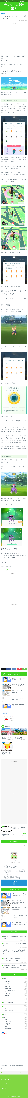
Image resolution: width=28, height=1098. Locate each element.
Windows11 (15, 986)
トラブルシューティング (15, 990)
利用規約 (19, 1066)
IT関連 (14, 978)
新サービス (15, 993)
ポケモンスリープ (15, 1010)
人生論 (15, 1024)
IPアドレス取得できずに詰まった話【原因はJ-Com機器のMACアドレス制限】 (14, 959)
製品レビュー (14, 1014)
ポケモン (3, 13)
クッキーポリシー (5, 1084)
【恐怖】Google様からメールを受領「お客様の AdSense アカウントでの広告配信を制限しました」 (15, 952)
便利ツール (15, 992)
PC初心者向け (15, 981)
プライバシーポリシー (10, 1066)
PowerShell (15, 983)
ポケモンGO (15, 1009)
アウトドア (14, 999)
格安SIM (15, 995)
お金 (15, 1019)
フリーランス (15, 1021)
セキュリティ (15, 988)
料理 (15, 1026)
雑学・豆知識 (15, 1028)
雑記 (14, 1017)
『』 (11, 878)
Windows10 (15, 984)
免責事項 (3, 1088)
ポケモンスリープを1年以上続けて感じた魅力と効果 (14, 944)
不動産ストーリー (15, 1023)
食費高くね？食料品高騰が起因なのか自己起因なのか (14, 937)
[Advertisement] (14, 39)
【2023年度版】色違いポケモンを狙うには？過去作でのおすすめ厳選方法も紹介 (14, 966)
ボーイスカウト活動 (14, 1002)
